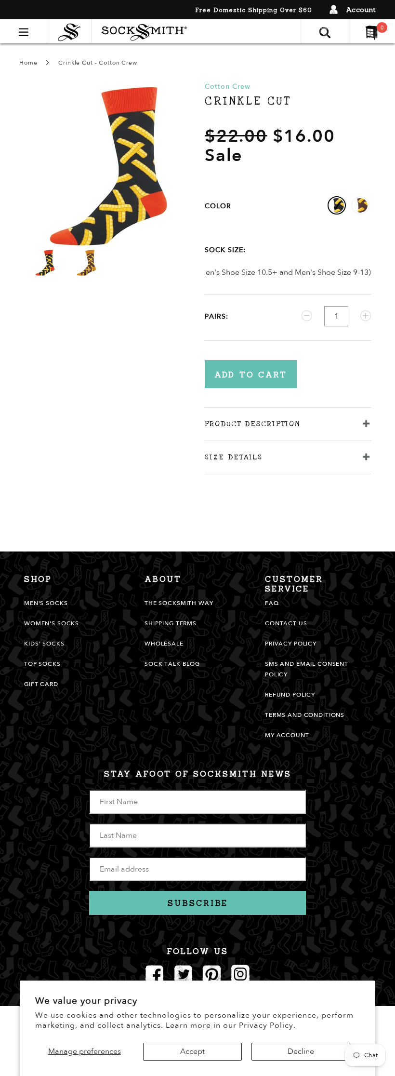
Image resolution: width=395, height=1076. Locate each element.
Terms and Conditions (304, 715)
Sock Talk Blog (172, 664)
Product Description (252, 424)
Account (361, 9)
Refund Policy (290, 695)
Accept (192, 1051)
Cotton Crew (227, 86)
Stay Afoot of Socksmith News (197, 774)
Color (218, 206)
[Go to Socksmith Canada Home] (71, 31)
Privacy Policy (290, 643)
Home (28, 63)
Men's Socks (45, 603)
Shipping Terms (171, 623)
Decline (301, 1051)
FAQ (272, 603)
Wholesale (164, 643)
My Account (287, 735)
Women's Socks (51, 623)
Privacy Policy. (267, 1025)
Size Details (234, 457)
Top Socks (42, 664)
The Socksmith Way (179, 603)
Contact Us (286, 623)
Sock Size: (225, 250)
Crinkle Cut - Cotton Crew (97, 63)
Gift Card (41, 684)
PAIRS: (216, 316)
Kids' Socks (44, 643)
